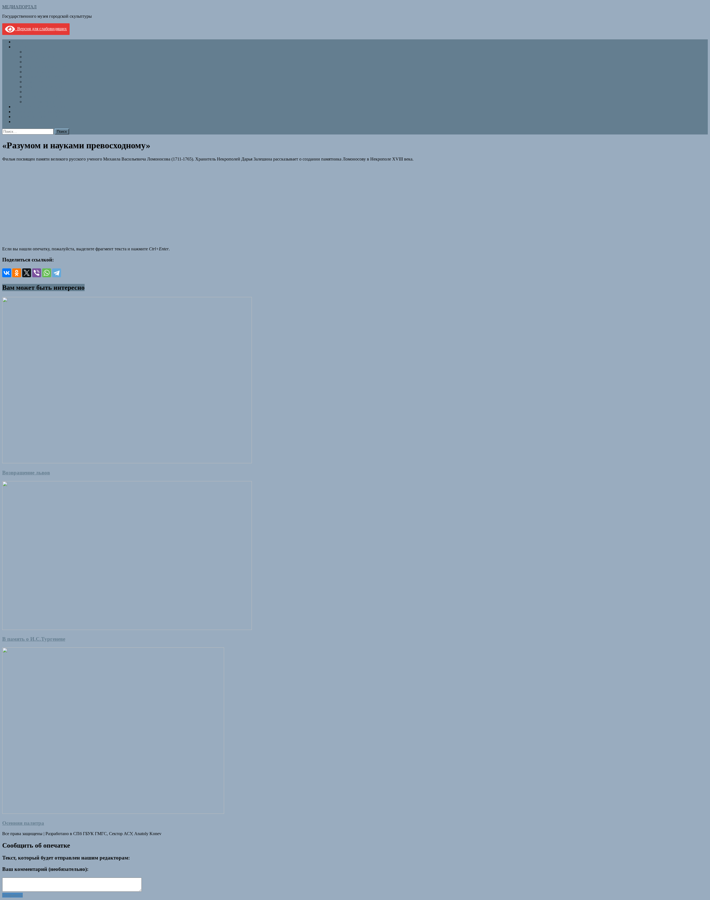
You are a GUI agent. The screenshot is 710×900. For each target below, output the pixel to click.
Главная (20, 41)
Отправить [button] (12, 895)
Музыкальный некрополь (48, 76)
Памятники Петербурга (46, 81)
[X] (26, 272)
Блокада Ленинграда (44, 56)
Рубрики (21, 46)
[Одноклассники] (16, 272)
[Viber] (36, 272)
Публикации (36, 91)
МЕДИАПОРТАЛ (19, 6)
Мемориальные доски (45, 86)
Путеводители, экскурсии (48, 96)
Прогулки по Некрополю (37, 116)
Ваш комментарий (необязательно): (45, 869)
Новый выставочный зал (36, 111)
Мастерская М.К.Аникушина (41, 106)
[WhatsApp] (46, 272)
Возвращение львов (26, 473)
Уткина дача (36, 51)
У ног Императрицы (43, 101)
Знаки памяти (37, 71)
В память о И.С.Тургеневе (33, 639)
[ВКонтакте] (6, 272)
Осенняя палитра (23, 823)
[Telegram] (56, 272)
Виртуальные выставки (46, 66)
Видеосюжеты (38, 61)
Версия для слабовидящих (41, 28)
